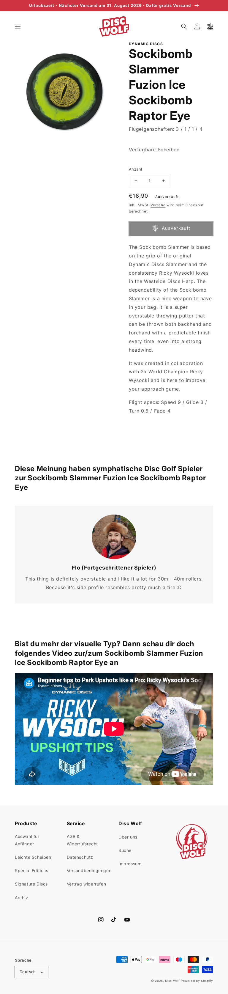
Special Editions (31, 870)
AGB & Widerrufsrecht (82, 840)
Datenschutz (80, 857)
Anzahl (135, 169)
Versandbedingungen (89, 870)
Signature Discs (31, 883)
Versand (158, 205)
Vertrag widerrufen (86, 883)
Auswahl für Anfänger (27, 840)
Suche (125, 850)
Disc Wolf (172, 980)
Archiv (21, 897)
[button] (17, 26)
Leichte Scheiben (33, 857)
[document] (64, 93)
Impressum (129, 863)
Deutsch (28, 971)
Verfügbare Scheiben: (155, 149)
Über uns (127, 836)
